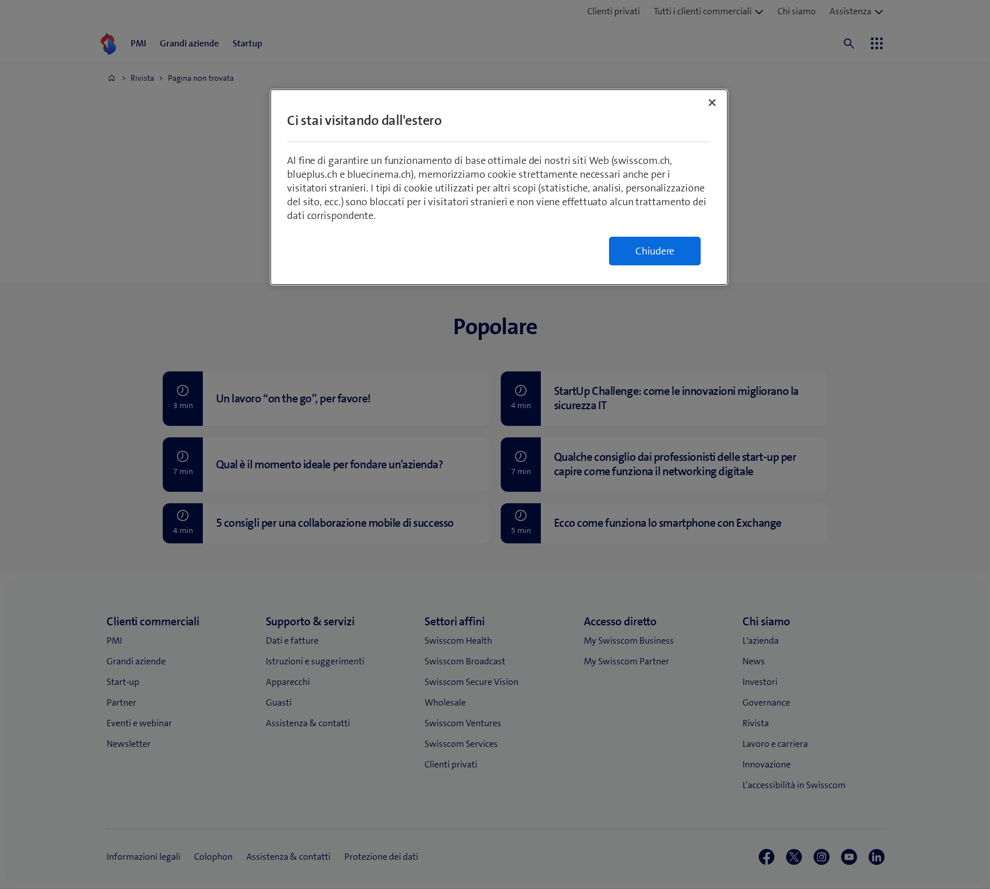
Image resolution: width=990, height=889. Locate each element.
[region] (499, 187)
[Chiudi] (712, 102)
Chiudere (654, 251)
